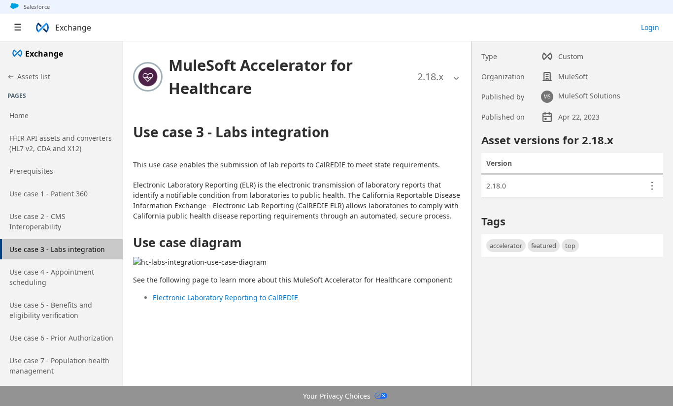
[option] (430, 76)
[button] (290, 76)
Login (650, 27)
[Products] (18, 27)
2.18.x (430, 76)
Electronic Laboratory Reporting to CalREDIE (225, 297)
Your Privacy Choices (336, 396)
